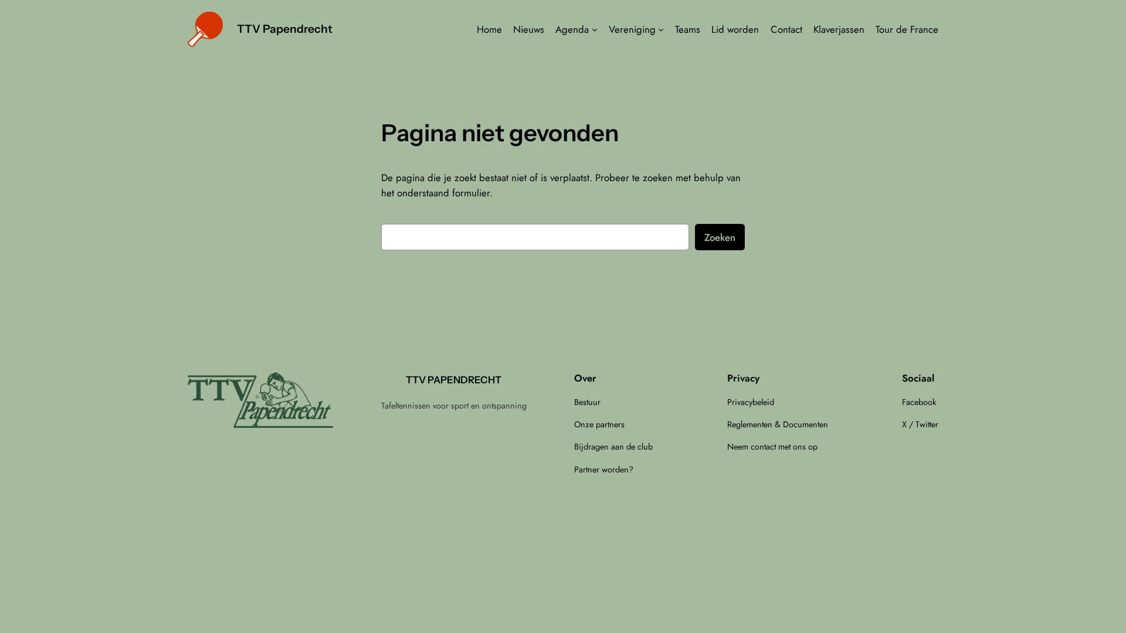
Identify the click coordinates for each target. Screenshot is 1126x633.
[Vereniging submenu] (661, 29)
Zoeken (719, 237)
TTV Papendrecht (285, 29)
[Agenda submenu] (595, 29)
